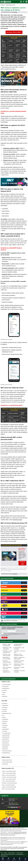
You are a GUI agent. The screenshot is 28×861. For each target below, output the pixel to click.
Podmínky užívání (19, 852)
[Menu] (26, 2)
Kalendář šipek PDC (6, 735)
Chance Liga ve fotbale (6, 684)
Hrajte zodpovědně (3, 837)
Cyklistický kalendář (5, 737)
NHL (3, 715)
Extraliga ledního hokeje (6, 713)
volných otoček (14, 199)
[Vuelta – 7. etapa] (4, 799)
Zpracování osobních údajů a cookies (7, 854)
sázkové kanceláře (19, 531)
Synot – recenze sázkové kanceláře (8, 781)
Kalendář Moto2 (5, 746)
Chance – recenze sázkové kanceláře (9, 779)
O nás (2, 852)
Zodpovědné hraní (17, 833)
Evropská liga (4, 703)
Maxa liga (4, 717)
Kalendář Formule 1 (5, 688)
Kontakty (5, 852)
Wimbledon (4, 723)
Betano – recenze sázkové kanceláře (8, 775)
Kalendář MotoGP (5, 729)
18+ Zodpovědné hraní (19, 854)
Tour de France (5, 725)
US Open (4, 692)
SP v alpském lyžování (6, 733)
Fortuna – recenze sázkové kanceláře (9, 771)
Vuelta (3, 694)
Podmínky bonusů (17, 519)
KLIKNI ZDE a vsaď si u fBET (22, 563)
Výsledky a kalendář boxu (7, 750)
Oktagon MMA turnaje (6, 752)
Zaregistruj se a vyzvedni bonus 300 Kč (12, 405)
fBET (3, 132)
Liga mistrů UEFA (5, 686)
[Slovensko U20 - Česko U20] (4, 803)
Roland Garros (5, 721)
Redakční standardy (11, 852)
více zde (9, 570)
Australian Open (5, 719)
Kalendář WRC (5, 748)
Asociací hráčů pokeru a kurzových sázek (7, 834)
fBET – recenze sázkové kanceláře (8, 788)
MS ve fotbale (4, 707)
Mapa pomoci (7, 848)
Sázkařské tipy (4, 795)
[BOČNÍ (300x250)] (10, 826)
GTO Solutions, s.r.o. (4, 855)
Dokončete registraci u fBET (11, 148)
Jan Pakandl (14, 12)
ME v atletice (4, 690)
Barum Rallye (4, 696)
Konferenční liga (5, 705)
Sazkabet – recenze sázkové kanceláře (9, 777)
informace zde (23, 841)
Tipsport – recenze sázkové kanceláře (9, 773)
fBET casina (13, 510)
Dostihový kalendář (5, 744)
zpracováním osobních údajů (14, 633)
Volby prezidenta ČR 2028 (7, 760)
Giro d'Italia (4, 727)
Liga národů (4, 709)
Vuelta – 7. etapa (12, 800)
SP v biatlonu (4, 731)
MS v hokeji (4, 711)
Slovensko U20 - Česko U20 (14, 804)
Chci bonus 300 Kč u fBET (13, 32)
